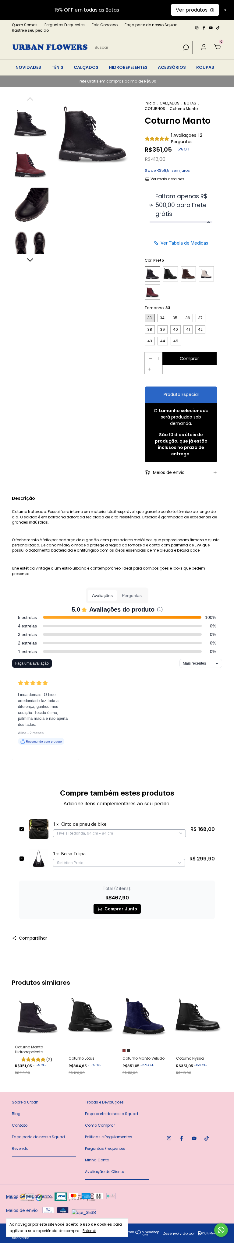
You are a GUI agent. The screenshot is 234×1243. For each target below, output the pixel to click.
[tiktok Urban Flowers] (218, 27)
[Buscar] (185, 47)
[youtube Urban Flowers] (211, 27)
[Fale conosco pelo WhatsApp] (221, 1230)
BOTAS (190, 103)
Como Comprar (100, 1125)
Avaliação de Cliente (104, 1171)
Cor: (154, 260)
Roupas (205, 67)
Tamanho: (157, 307)
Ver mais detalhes (167, 179)
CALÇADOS (86, 67)
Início (150, 103)
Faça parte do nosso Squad (151, 24)
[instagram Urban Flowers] (197, 27)
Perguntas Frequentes (64, 24)
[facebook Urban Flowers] (204, 27)
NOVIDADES (28, 67)
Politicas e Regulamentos (108, 1136)
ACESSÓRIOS (172, 67)
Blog (16, 1113)
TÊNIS (57, 67)
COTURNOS (155, 108)
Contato (19, 1125)
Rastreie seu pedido (30, 30)
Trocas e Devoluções (104, 1102)
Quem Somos (24, 24)
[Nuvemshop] (138, 1235)
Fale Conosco (105, 24)
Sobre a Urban (25, 1102)
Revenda (20, 1148)
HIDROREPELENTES (128, 67)
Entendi (89, 1230)
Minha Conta (97, 1160)
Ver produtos (191, 9)
